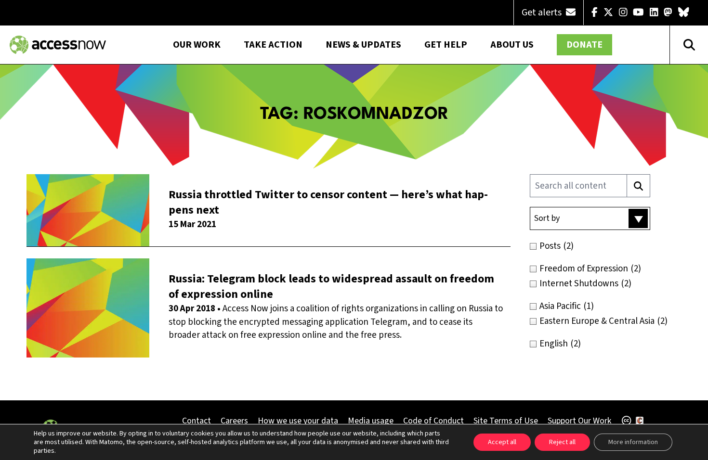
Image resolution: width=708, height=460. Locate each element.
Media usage (370, 421)
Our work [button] (197, 44)
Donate (584, 44)
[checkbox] (610, 246)
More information (633, 442)
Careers (234, 421)
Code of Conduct (433, 421)
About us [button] (512, 44)
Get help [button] (445, 44)
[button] (590, 218)
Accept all (502, 442)
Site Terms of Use (505, 421)
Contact (196, 421)
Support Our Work (579, 421)
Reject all (562, 442)
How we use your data (298, 421)
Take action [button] (273, 44)
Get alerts (543, 12)
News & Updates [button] (363, 44)
